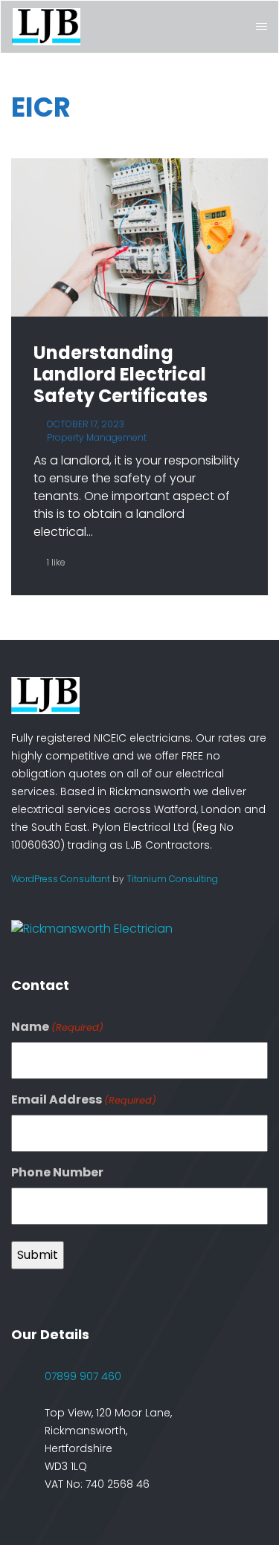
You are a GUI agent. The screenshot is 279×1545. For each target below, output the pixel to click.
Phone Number (57, 1172)
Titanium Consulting (172, 878)
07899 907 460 (83, 1376)
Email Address (83, 1099)
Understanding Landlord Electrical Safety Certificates (120, 374)
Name (57, 1026)
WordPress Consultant (60, 878)
